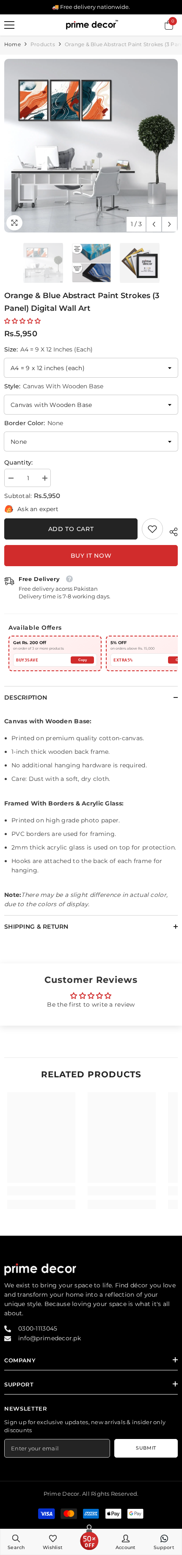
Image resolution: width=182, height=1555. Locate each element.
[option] (91, 145)
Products (42, 44)
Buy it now (91, 555)
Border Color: (33, 423)
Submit (146, 1448)
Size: (48, 349)
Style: (53, 386)
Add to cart (71, 529)
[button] (153, 224)
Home (12, 44)
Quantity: (18, 462)
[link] (152, 529)
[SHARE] (170, 531)
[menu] (9, 25)
